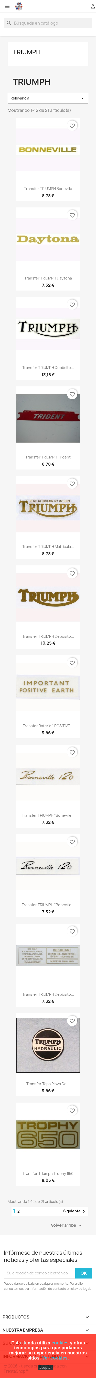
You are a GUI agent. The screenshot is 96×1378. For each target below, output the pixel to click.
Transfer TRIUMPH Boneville (48, 188)
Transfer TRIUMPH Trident (48, 457)
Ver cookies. (55, 1358)
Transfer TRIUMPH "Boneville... (48, 815)
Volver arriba (67, 1225)
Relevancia (48, 98)
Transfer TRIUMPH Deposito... (48, 636)
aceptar (45, 1367)
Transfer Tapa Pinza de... (48, 1083)
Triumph (26, 52)
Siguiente (75, 1211)
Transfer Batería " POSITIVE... (48, 725)
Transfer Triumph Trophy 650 (48, 1173)
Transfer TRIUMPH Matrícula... (48, 546)
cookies (60, 1342)
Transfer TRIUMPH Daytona (48, 278)
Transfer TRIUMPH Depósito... (48, 367)
